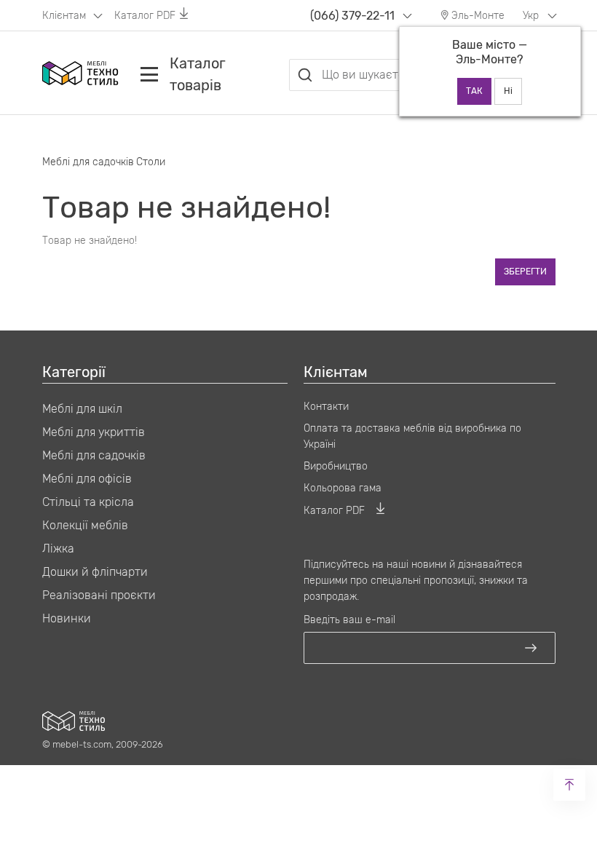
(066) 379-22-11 (352, 16)
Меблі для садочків (88, 162)
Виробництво (336, 466)
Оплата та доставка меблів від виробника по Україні (412, 436)
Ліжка (58, 548)
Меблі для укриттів (93, 432)
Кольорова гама (342, 488)
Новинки (66, 618)
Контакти (326, 406)
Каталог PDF (144, 15)
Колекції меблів (85, 525)
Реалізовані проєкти (99, 595)
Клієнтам (65, 15)
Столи (150, 162)
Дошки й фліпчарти (95, 572)
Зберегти (525, 271)
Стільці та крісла (88, 502)
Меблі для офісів (87, 479)
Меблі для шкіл (82, 409)
